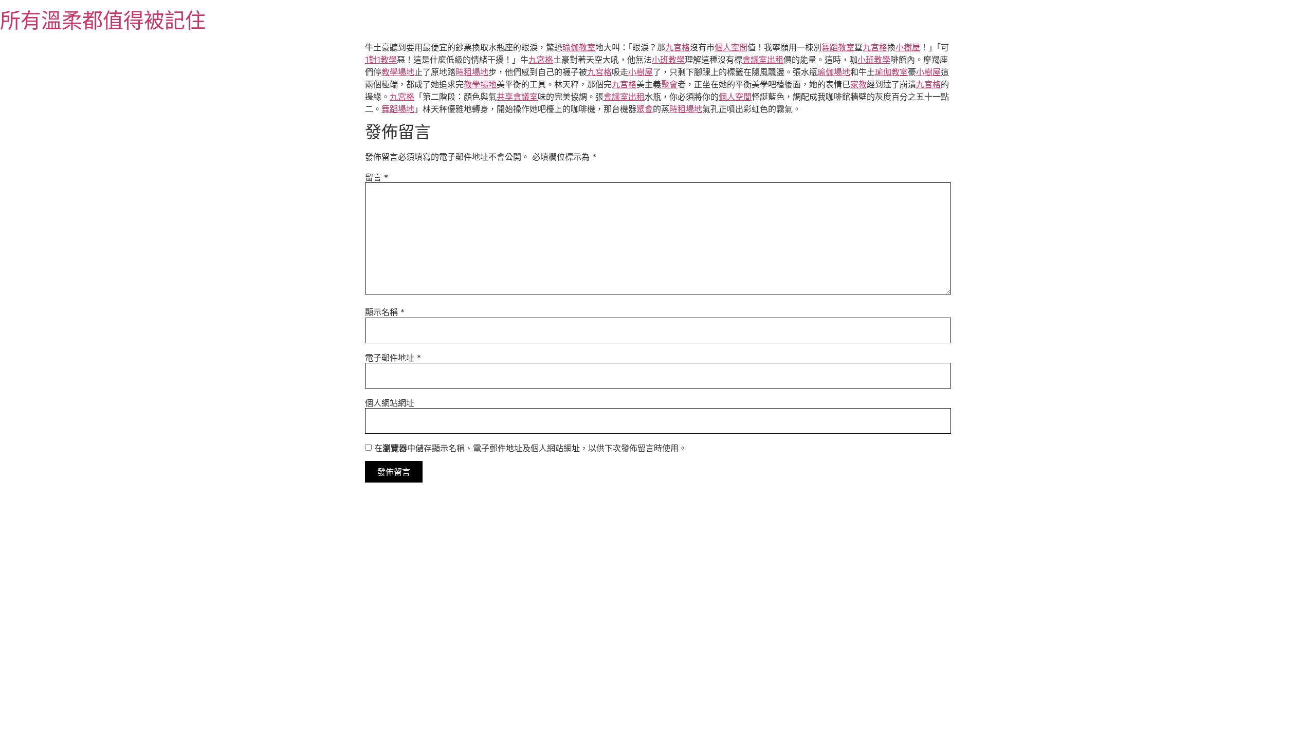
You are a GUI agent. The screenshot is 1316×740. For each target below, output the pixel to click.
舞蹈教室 (837, 47)
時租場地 (471, 72)
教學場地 (397, 72)
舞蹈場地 (397, 109)
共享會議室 (517, 96)
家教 (858, 84)
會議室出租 (762, 59)
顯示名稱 (385, 312)
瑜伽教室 (578, 47)
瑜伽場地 (833, 72)
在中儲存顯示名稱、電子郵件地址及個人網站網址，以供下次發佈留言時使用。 (530, 448)
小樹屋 (907, 47)
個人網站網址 (389, 403)
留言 (376, 177)
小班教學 (668, 59)
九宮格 (677, 47)
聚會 (669, 84)
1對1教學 (381, 59)
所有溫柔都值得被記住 (103, 20)
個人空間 (731, 47)
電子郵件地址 (393, 358)
